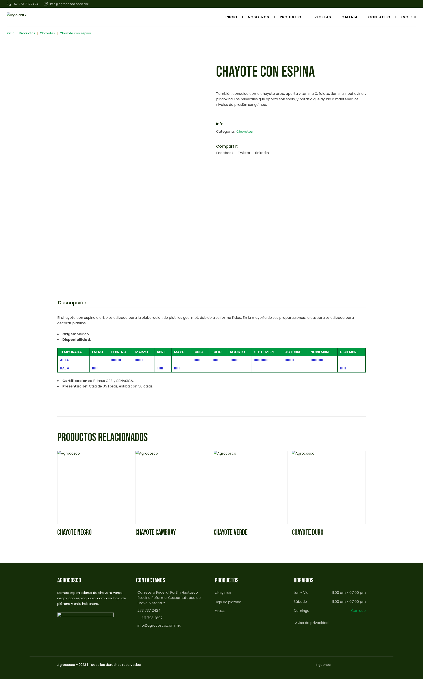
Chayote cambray (155, 532)
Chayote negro (74, 532)
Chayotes (244, 131)
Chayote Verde (231, 532)
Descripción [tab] (72, 303)
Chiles (220, 611)
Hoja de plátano (228, 602)
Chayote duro (307, 532)
